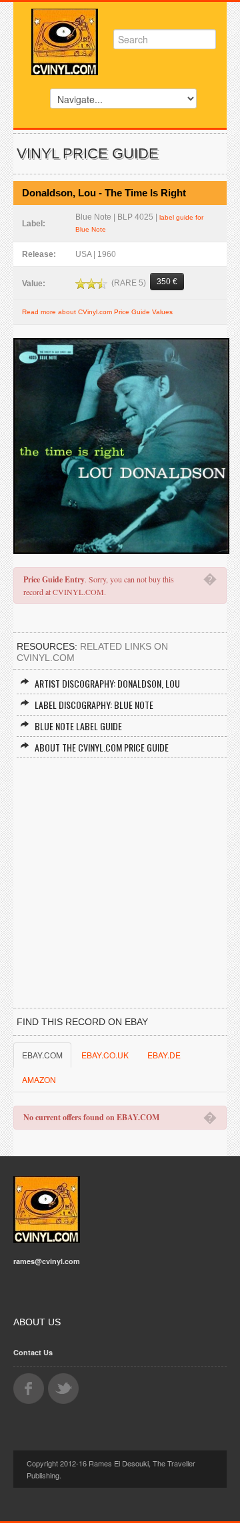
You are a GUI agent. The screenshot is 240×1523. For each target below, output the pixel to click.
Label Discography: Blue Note (94, 705)
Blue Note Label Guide (78, 726)
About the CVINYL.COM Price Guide (102, 747)
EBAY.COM (42, 1054)
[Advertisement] (120, 884)
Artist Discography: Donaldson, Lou (107, 683)
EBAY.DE (164, 1054)
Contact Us (33, 1352)
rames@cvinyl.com (46, 1261)
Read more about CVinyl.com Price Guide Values (97, 312)
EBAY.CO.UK (105, 1054)
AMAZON (39, 1079)
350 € (167, 281)
